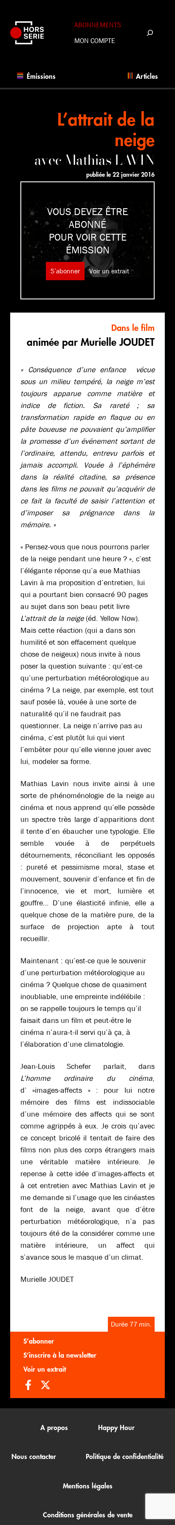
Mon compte (94, 40)
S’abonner (65, 271)
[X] (45, 1386)
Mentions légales (88, 1486)
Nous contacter (33, 1456)
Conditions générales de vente (88, 1515)
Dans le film (133, 328)
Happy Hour (116, 1427)
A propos (54, 1427)
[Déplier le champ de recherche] (150, 32)
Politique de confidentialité (125, 1456)
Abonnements (97, 24)
